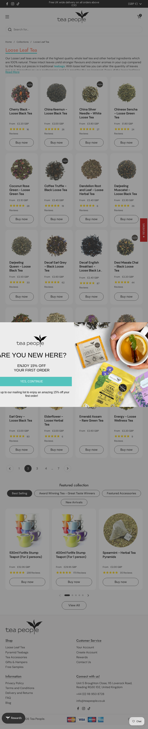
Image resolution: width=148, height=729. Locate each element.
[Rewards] (13, 718)
